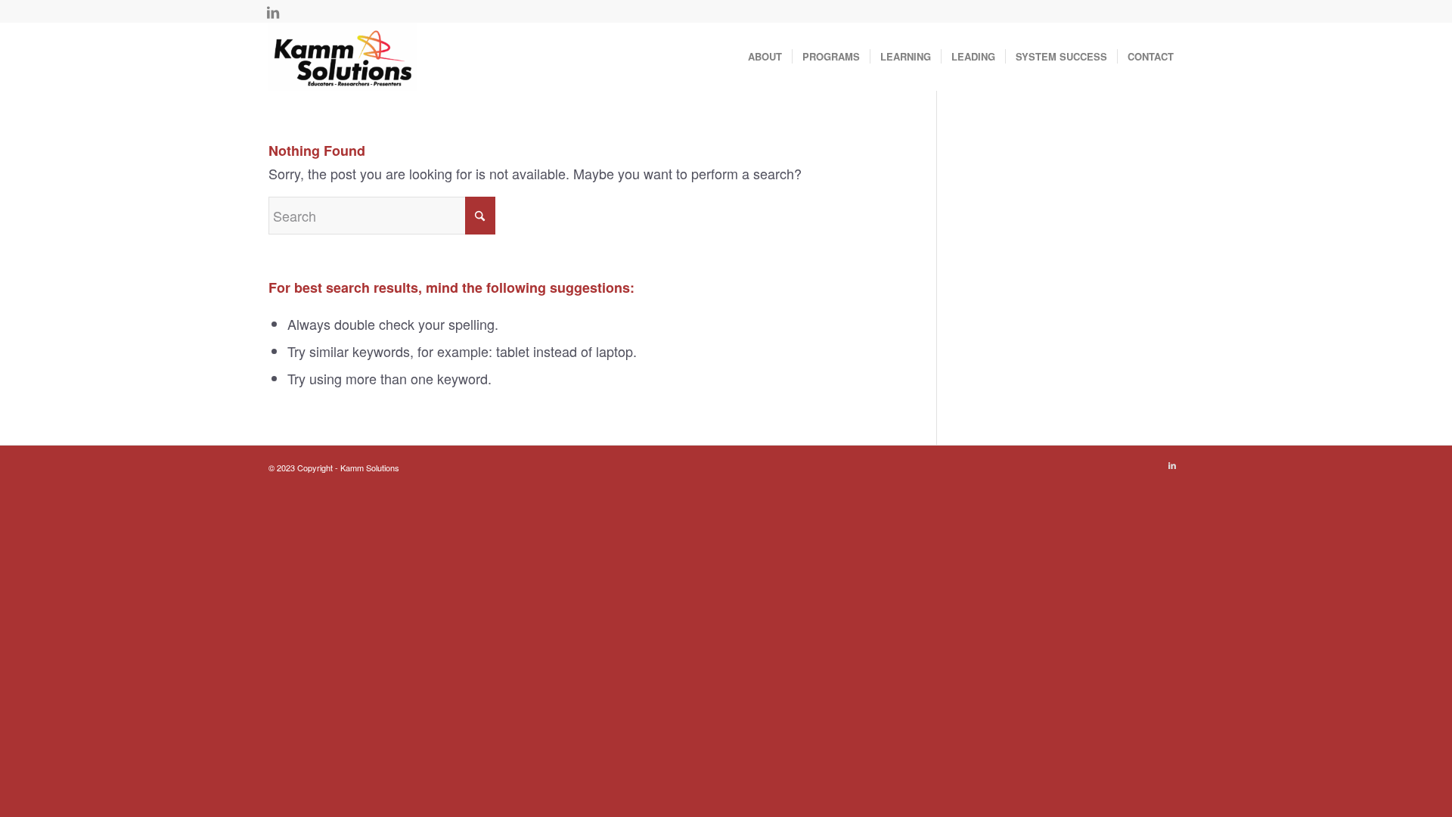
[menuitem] (765, 57)
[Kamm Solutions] (342, 57)
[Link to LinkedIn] (273, 11)
